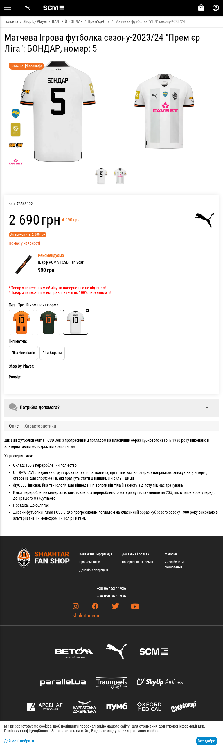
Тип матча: (18, 341)
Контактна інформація (95, 554)
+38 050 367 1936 (111, 596)
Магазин (171, 554)
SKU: (12, 204)
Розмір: (15, 376)
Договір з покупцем (93, 570)
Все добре (206, 741)
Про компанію (89, 562)
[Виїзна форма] (48, 322)
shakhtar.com (87, 615)
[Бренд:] (204, 220)
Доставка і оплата (135, 554)
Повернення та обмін (137, 562)
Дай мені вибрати (19, 741)
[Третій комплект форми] (75, 322)
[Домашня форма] (21, 322)
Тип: (12, 305)
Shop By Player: (21, 366)
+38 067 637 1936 (111, 588)
